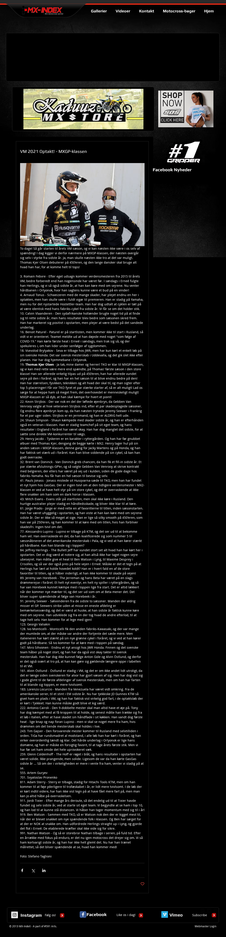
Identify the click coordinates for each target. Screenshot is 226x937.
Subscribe (199, 915)
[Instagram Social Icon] (14, 915)
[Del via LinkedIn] (44, 870)
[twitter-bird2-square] (209, 910)
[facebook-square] (216, 910)
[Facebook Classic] (83, 914)
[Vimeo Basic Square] (164, 914)
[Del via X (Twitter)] (33, 870)
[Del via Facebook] (22, 870)
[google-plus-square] (202, 910)
